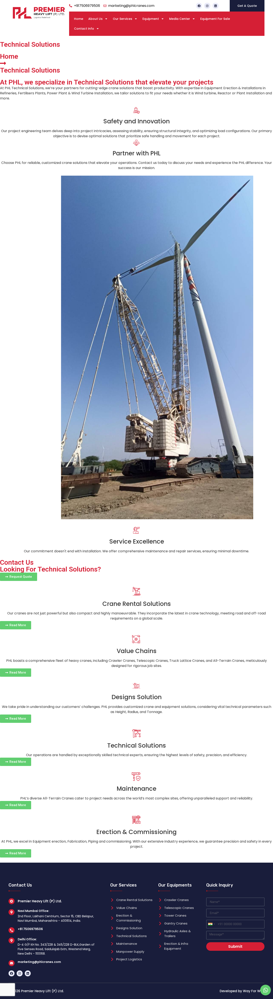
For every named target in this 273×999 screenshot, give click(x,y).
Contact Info (84, 28)
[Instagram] (207, 6)
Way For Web (253, 991)
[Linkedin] (215, 6)
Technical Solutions (30, 70)
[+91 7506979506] (12, 930)
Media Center (179, 19)
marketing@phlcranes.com (39, 962)
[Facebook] (199, 6)
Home (78, 19)
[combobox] (211, 924)
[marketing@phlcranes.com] (12, 963)
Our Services (122, 19)
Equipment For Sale (215, 19)
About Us (95, 19)
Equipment (150, 19)
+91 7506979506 (30, 929)
